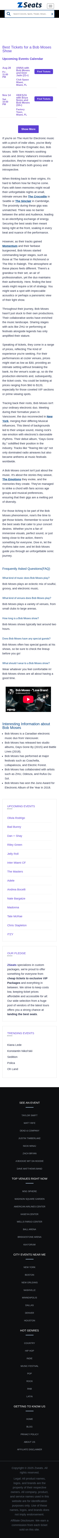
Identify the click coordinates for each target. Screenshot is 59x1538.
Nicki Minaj (29, 1146)
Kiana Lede (14, 1044)
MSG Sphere (29, 1191)
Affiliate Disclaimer (29, 1449)
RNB (29, 1389)
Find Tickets (44, 71)
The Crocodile (37, 196)
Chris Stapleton (17, 925)
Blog (29, 1426)
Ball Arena (29, 1229)
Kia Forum (29, 1244)
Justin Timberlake (29, 1138)
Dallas (29, 1305)
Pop (29, 1373)
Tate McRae (14, 916)
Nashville (30, 1290)
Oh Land (12, 1069)
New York (29, 1267)
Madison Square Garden (30, 1199)
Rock (29, 1381)
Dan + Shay (14, 835)
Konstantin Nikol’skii (19, 1051)
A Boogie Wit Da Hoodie (30, 1161)
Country (29, 1343)
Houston (29, 1320)
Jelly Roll (13, 853)
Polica (11, 1063)
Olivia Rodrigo (16, 818)
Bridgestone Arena (29, 1237)
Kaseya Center (29, 1214)
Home (6, 33)
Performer (20, 33)
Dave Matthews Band (29, 1168)
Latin (29, 1396)
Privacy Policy (30, 1434)
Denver (29, 1313)
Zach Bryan (30, 1153)
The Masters (15, 871)
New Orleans (30, 1282)
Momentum (9, 246)
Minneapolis (29, 1297)
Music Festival (30, 1366)
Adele (10, 880)
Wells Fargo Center (29, 1221)
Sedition (12, 1056)
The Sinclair (23, 201)
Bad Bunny (14, 826)
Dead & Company (29, 1130)
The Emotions (11, 479)
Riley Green (14, 844)
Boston (29, 1275)
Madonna (13, 907)
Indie (29, 1358)
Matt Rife (29, 1123)
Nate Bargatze (16, 898)
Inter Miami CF (16, 862)
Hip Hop (29, 1351)
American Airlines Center (29, 1206)
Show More (28, 129)
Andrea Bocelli (16, 889)
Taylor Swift (30, 1115)
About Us (29, 1442)
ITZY (10, 934)
